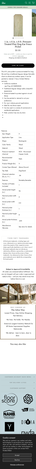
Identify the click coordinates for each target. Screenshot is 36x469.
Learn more (21, 56)
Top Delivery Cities (18, 382)
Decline (17, 460)
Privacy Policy (7, 450)
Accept (17, 455)
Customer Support (18, 388)
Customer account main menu (18, 377)
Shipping (11, 58)
